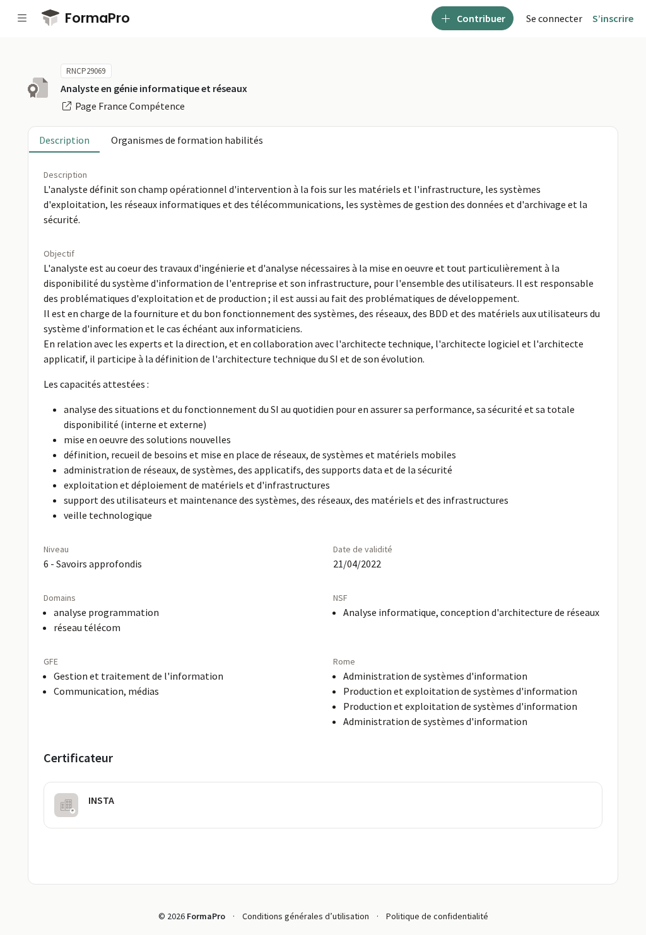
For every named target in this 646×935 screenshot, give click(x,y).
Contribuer (480, 18)
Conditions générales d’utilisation (305, 916)
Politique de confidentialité (437, 916)
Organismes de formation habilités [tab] (187, 140)
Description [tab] (64, 140)
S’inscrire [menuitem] (612, 18)
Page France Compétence (129, 106)
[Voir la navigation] (22, 18)
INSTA (101, 800)
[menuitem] (554, 18)
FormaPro (96, 18)
